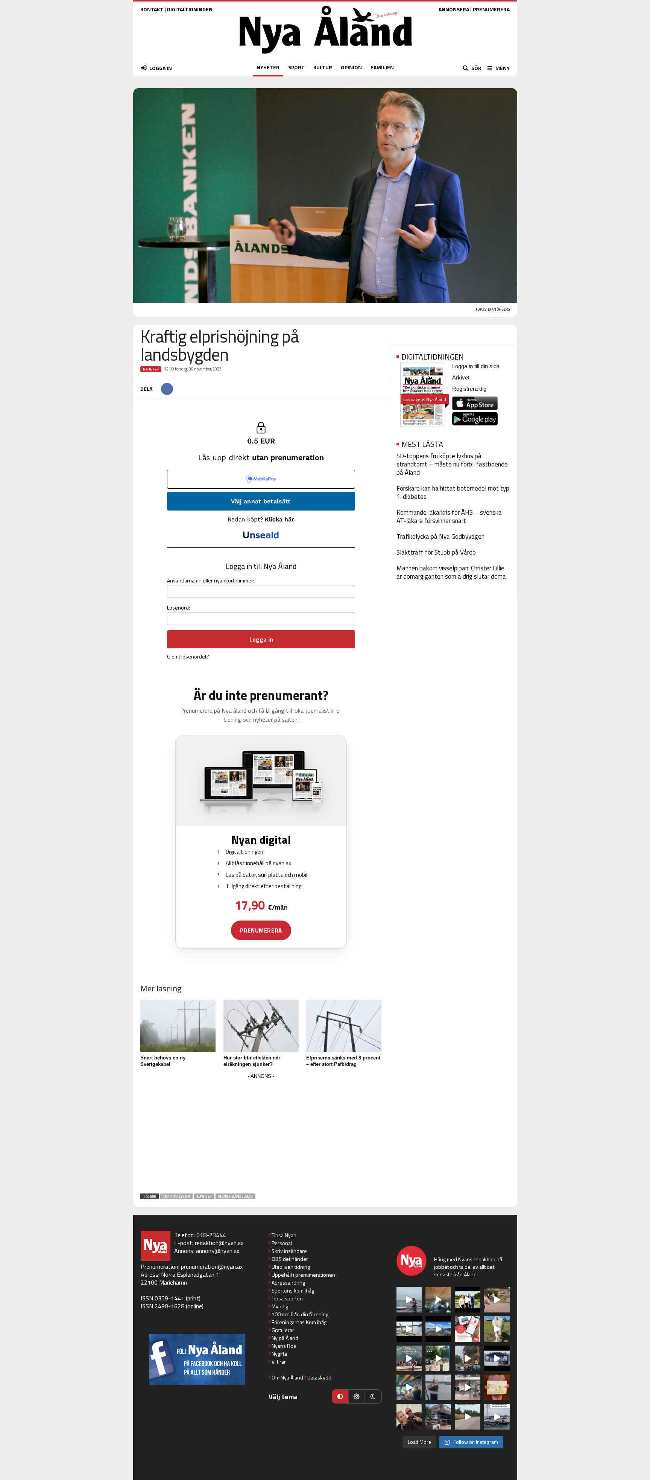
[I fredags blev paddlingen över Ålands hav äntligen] (409, 1299)
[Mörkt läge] (373, 1396)
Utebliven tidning (291, 1267)
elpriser (204, 1196)
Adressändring (288, 1282)
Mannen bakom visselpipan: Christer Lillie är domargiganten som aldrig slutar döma (451, 572)
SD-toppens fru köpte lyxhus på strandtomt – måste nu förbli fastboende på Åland (452, 464)
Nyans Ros (284, 1346)
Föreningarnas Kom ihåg (299, 1322)
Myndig (280, 1306)
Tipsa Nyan (284, 1235)
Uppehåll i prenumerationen (303, 1275)
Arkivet (460, 377)
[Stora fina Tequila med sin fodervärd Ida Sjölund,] (497, 1329)
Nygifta (279, 1354)
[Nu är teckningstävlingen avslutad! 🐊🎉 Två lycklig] (497, 1387)
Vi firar (279, 1362)
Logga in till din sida (476, 366)
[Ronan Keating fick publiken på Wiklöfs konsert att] (467, 1358)
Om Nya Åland (287, 1377)
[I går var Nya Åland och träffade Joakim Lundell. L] (409, 1417)
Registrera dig (469, 389)
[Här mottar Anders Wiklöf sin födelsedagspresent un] (409, 1387)
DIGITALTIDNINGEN (190, 9)
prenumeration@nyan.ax (212, 1266)
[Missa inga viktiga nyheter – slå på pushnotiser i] (467, 1329)
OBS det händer (290, 1259)
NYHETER (268, 67)
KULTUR (322, 67)
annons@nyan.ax (217, 1250)
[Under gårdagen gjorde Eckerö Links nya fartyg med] (438, 1329)
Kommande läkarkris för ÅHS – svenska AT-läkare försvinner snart (449, 517)
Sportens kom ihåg (293, 1290)
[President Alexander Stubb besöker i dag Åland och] (497, 1299)
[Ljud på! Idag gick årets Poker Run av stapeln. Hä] (497, 1417)
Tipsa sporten (287, 1298)
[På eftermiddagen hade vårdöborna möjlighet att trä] (467, 1299)
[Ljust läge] (356, 1396)
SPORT (296, 67)
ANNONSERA (454, 9)
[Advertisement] (261, 1134)
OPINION (351, 67)
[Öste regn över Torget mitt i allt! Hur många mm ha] (467, 1387)
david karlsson (176, 1196)
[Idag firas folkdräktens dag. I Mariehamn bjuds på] (409, 1358)
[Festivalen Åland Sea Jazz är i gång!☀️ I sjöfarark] (438, 1299)
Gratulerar (283, 1330)
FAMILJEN (382, 67)
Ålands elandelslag (235, 1196)
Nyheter (151, 369)
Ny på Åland (285, 1338)
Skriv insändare (289, 1251)
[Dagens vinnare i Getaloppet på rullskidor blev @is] (467, 1417)
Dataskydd (319, 1377)
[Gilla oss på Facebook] (197, 1359)
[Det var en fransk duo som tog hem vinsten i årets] (409, 1329)
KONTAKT (151, 9)
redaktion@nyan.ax (219, 1242)
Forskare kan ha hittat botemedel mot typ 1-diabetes (452, 492)
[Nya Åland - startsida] (325, 55)
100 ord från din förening (300, 1314)
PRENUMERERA (491, 9)
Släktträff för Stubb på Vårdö (436, 552)
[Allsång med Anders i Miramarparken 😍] (497, 1358)
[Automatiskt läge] (340, 1396)
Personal (282, 1243)
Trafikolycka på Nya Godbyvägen (440, 536)
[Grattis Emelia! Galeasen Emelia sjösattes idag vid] (438, 1387)
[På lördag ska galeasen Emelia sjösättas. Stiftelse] (438, 1417)
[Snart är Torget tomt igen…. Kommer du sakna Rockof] (438, 1358)
